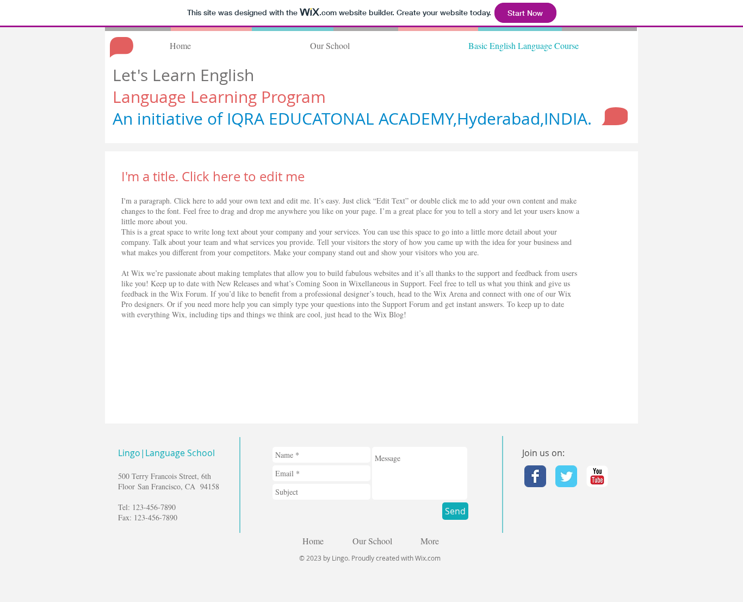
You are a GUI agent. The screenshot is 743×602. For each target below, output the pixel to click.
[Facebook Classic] (535, 476)
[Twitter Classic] (566, 476)
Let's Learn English (185, 75)
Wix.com (427, 558)
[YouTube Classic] (597, 476)
